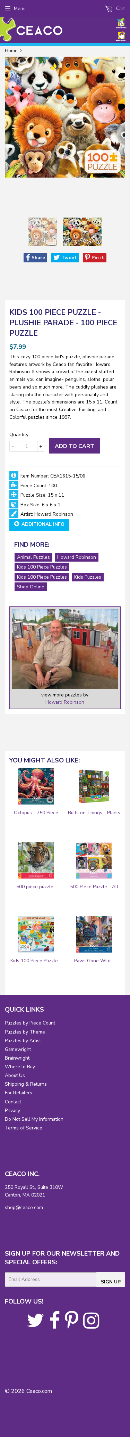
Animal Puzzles (33, 557)
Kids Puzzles (87, 577)
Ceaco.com (39, 1391)
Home (11, 50)
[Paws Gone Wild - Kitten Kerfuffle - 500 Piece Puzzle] (94, 934)
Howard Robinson (76, 557)
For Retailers (18, 1092)
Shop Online (30, 586)
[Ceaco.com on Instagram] (91, 1325)
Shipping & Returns (26, 1084)
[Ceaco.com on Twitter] (35, 1325)
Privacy (12, 1110)
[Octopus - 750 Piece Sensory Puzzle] (36, 786)
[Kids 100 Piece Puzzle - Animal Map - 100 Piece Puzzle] (36, 934)
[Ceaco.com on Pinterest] (71, 1325)
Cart (120, 8)
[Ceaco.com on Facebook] (54, 1325)
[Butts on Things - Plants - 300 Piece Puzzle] (94, 786)
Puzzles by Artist (23, 1040)
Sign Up (111, 1282)
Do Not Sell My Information (34, 1119)
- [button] (13, 446)
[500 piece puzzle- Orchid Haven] (36, 860)
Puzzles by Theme (25, 1032)
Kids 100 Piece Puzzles (42, 567)
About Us (15, 1075)
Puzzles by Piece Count (30, 1023)
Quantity (18, 434)
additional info (42, 524)
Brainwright (17, 1058)
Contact (13, 1102)
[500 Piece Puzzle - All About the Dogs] (94, 860)
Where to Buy (20, 1066)
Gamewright (18, 1049)
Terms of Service (23, 1128)
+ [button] (40, 446)
